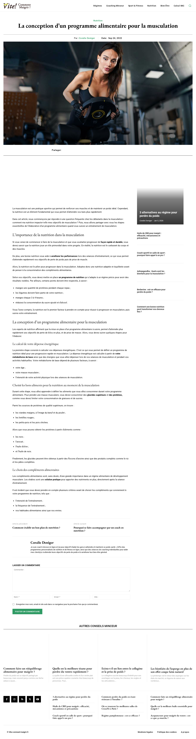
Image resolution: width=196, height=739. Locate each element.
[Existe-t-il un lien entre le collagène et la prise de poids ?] (122, 648)
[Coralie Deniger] (19, 547)
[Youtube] (38, 699)
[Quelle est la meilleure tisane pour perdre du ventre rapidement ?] (73, 648)
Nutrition (98, 20)
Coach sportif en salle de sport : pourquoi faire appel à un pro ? (151, 254)
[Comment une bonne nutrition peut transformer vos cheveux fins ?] (177, 309)
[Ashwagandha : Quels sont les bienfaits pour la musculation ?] (177, 272)
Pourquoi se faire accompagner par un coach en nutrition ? (99, 529)
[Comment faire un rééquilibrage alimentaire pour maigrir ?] (24, 648)
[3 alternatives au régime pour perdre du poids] (160, 194)
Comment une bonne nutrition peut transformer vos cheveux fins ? (150, 309)
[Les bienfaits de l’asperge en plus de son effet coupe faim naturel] (172, 648)
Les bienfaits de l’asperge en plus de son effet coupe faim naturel (171, 670)
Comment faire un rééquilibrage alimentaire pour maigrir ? (22, 670)
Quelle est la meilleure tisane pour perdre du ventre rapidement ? (72, 670)
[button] (190, 5)
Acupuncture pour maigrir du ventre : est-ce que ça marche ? (171, 717)
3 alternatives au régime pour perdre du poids (158, 214)
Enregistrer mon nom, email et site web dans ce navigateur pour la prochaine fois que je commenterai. (57, 604)
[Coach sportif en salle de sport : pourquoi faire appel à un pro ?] (177, 254)
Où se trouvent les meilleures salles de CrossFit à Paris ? (119, 707)
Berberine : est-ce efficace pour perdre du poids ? (151, 290)
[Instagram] (14, 699)
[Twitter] (30, 699)
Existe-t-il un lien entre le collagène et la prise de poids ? (122, 670)
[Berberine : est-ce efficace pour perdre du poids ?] (177, 291)
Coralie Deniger (87, 38)
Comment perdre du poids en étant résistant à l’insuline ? (118, 698)
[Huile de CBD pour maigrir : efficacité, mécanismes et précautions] (177, 236)
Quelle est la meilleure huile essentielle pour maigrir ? (171, 707)
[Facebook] (6, 699)
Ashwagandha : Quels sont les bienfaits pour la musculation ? (151, 272)
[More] (141, 150)
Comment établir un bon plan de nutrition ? (36, 527)
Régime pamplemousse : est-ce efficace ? (121, 715)
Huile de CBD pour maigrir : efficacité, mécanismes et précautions (149, 235)
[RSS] (22, 699)
